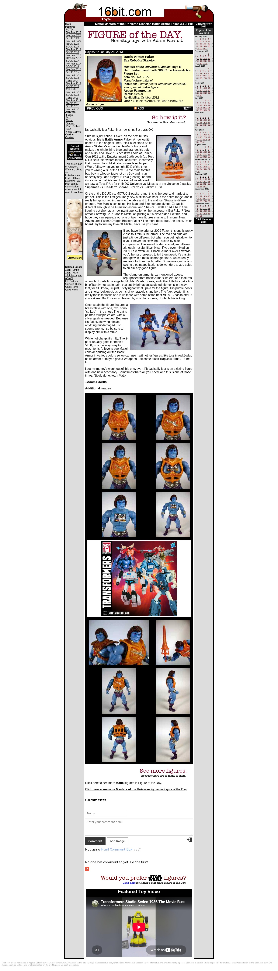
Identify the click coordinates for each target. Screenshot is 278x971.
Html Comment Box (116, 849)
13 (209, 164)
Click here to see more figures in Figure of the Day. (123, 783)
